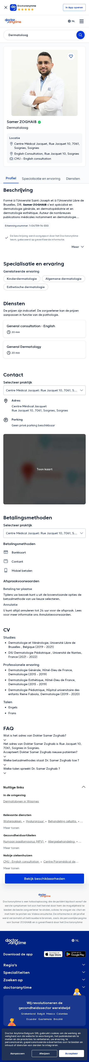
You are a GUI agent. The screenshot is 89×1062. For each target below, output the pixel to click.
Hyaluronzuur (35, 821)
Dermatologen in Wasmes (21, 801)
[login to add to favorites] (71, 56)
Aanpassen (17, 1053)
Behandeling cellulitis (62, 821)
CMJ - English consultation (21, 861)
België (41, 1013)
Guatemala (45, 1019)
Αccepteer (71, 1053)
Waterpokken (12, 821)
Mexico (50, 1013)
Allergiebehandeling (62, 841)
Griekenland (28, 1013)
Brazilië (58, 1019)
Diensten (73, 178)
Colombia (62, 1013)
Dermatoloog (17, 127)
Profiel (11, 178)
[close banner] (6, 7)
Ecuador (31, 1019)
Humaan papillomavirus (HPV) (23, 841)
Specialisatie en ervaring (41, 178)
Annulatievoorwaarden (55, 614)
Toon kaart (44, 469)
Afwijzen (44, 1053)
